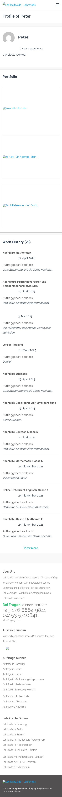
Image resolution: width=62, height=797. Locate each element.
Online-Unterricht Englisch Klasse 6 (25, 490)
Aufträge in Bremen (13, 674)
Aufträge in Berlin (12, 669)
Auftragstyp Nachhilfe (14, 706)
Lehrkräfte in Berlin (13, 729)
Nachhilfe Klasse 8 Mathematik (23, 519)
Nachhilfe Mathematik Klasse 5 (23, 461)
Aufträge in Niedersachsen (17, 684)
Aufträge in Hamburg (14, 664)
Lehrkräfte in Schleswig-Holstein (20, 750)
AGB (18, 791)
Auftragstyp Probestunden (16, 696)
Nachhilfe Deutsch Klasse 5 (20, 432)
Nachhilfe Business (15, 373)
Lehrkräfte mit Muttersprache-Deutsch (23, 756)
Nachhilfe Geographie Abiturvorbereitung (29, 402)
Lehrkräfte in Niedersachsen (17, 744)
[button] (57, 5)
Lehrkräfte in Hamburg (15, 724)
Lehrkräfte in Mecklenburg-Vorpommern (24, 739)
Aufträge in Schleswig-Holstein (19, 689)
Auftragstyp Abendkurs (15, 701)
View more (31, 548)
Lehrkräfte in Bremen (14, 734)
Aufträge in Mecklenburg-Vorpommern (23, 679)
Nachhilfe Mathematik (17, 252)
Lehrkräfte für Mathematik (16, 767)
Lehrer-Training (13, 344)
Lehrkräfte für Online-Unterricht (19, 762)
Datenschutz (9, 791)
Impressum (47, 788)
